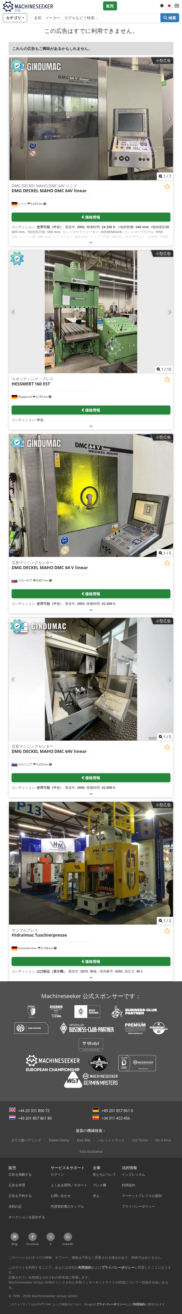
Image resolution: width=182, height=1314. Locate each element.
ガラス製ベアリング (26, 1140)
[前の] (13, 119)
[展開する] (91, 242)
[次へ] (169, 119)
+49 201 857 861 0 (117, 1110)
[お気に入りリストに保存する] (167, 186)
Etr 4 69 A (163, 1140)
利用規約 (139, 1304)
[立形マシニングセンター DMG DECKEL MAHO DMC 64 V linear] (91, 495)
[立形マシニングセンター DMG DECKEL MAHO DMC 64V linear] (91, 679)
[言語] (169, 5)
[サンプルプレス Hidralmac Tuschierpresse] (91, 863)
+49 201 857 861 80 (35, 1118)
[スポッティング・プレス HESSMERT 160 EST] (91, 311)
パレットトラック (111, 1140)
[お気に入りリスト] (162, 5)
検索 (172, 17)
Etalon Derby (59, 1140)
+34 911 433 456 (115, 1118)
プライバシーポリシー (110, 1304)
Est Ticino (140, 1140)
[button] (176, 5)
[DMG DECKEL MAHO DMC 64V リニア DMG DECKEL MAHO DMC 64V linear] (91, 118)
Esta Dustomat (91, 1151)
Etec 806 (83, 1140)
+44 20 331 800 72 (34, 1110)
